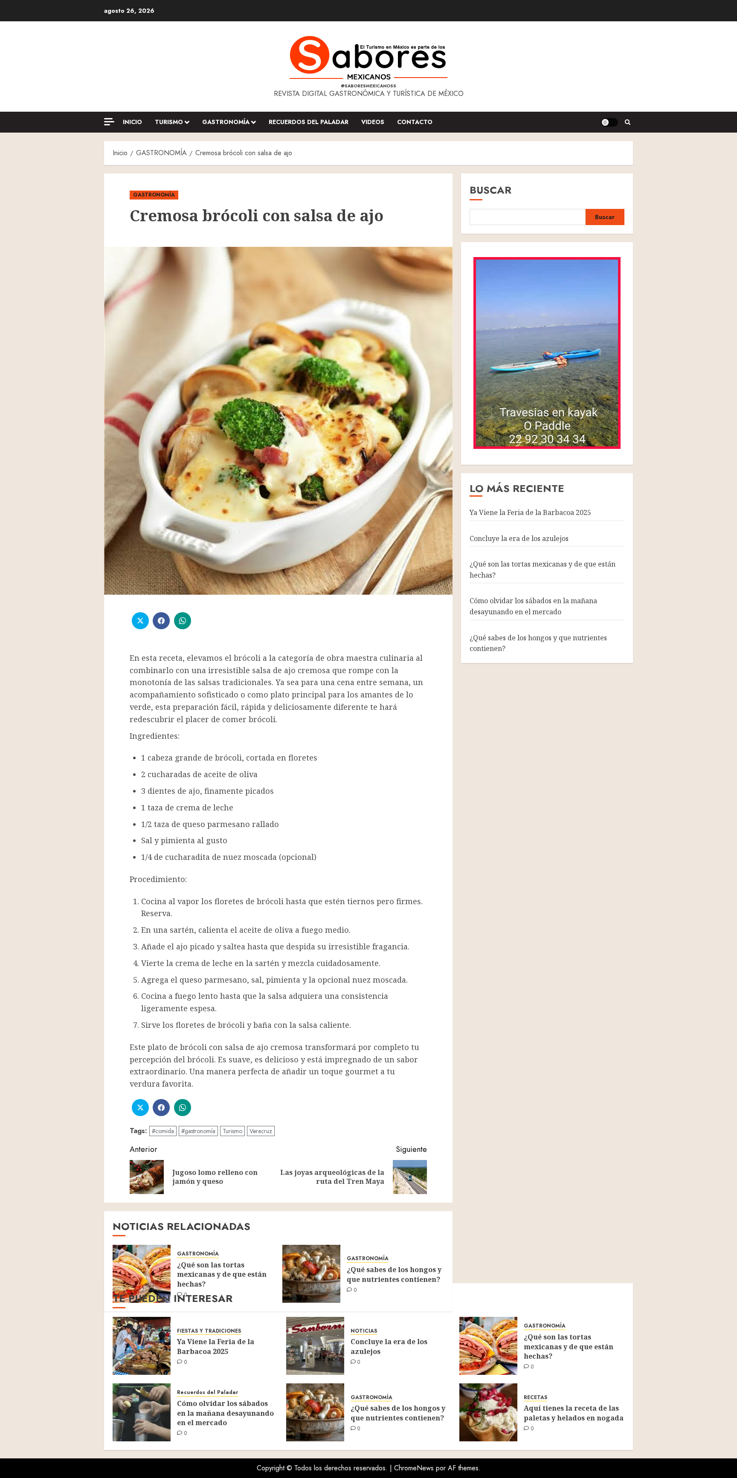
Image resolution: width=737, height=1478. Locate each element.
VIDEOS (372, 122)
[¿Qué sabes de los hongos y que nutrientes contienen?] (311, 1274)
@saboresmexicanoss (368, 86)
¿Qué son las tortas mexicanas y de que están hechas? (222, 1274)
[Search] (627, 122)
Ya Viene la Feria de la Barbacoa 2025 (530, 512)
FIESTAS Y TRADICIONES (209, 1331)
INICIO (132, 122)
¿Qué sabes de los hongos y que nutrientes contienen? (394, 1274)
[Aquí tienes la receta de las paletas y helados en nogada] (488, 1412)
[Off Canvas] (109, 121)
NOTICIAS (364, 1331)
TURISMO (169, 122)
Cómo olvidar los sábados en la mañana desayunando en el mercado (533, 606)
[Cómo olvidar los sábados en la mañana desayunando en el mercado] (142, 1412)
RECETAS (535, 1397)
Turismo (232, 1131)
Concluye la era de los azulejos (519, 538)
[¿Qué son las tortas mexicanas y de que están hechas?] (142, 1274)
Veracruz (261, 1131)
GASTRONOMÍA (226, 122)
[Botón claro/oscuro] (609, 122)
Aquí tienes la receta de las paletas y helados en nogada (574, 1412)
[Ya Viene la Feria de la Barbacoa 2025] (142, 1346)
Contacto (414, 122)
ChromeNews (414, 1468)
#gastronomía (198, 1131)
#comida (163, 1131)
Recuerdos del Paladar (308, 122)
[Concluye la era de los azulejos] (315, 1346)
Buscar (490, 189)
